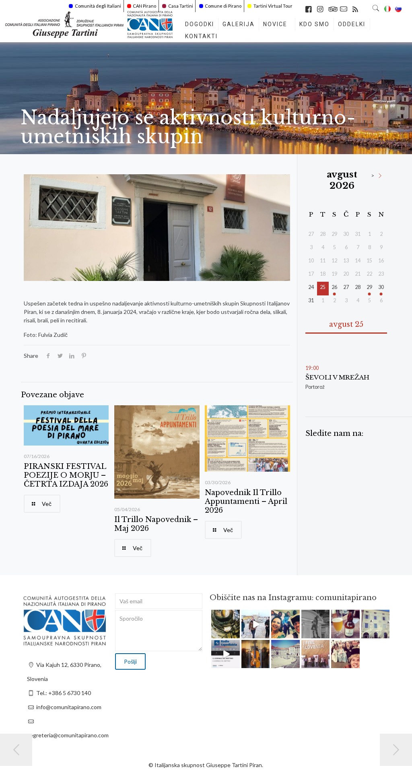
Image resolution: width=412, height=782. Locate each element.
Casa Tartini (180, 5)
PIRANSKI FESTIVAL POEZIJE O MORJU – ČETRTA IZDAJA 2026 (66, 475)
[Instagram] (235, 633)
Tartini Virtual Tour (273, 5)
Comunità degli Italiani (98, 5)
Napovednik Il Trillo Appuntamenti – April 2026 (246, 501)
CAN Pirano (144, 5)
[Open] (225, 624)
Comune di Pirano (223, 5)
